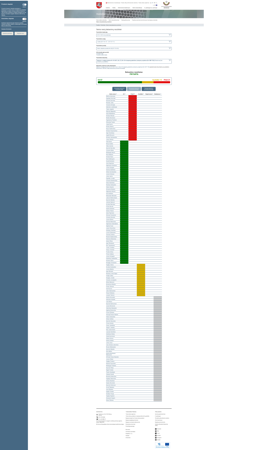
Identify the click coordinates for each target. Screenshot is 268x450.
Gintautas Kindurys (110, 189)
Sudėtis (108, 7)
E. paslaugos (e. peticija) (150, 7)
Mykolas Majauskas (111, 111)
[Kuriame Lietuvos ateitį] (162, 447)
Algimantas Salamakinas (112, 223)
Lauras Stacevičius (110, 228)
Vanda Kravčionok (110, 336)
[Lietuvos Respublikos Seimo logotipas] (166, 4)
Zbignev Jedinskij (110, 327)
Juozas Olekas (109, 359)
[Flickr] (155, 431)
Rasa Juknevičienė (110, 329)
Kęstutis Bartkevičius (111, 303)
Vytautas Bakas (110, 150)
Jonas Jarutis (109, 176)
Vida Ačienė (109, 141)
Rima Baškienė (109, 154)
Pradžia (98, 25)
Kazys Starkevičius (110, 128)
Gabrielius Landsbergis (111, 107)
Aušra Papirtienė (110, 213)
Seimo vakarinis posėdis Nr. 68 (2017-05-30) (108, 48)
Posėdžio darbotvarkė (101, 55)
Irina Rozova (109, 288)
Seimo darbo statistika (101, 20)
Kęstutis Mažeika (110, 200)
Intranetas (128, 437)
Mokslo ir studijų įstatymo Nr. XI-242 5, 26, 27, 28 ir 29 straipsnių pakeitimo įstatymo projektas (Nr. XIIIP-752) (123, 67)
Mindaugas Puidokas (111, 365)
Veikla (113, 7)
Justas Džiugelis (110, 167)
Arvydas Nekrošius (110, 204)
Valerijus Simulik (110, 374)
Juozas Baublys (110, 269)
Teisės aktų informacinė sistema (129, 2)
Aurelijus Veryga (110, 393)
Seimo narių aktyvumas (114, 20)
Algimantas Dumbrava (111, 165)
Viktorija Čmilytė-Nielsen (112, 314)
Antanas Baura (109, 156)
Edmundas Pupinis (110, 122)
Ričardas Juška (109, 102)
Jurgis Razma (109, 124)
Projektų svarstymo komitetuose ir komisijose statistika (144, 20)
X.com (158, 433)
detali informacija (120, 68)
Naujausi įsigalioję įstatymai (132, 420)
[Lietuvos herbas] (99, 5)
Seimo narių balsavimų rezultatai (104, 21)
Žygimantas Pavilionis (111, 120)
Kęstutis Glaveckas (111, 321)
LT (152, 2)
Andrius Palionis (110, 210)
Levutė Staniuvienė (111, 232)
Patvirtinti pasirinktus (7, 33)
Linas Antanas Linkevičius (112, 345)
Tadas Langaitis (110, 109)
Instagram (159, 437)
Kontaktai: (99, 411)
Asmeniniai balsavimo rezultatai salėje (119, 89)
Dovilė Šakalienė (110, 387)
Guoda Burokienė (110, 161)
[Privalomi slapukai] (24, 4)
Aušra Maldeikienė (110, 113)
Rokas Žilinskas (110, 400)
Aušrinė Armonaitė (110, 297)
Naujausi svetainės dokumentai (133, 422)
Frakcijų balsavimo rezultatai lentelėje (148, 89)
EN (154, 2)
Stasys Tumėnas (110, 249)
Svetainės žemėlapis (130, 431)
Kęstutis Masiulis (110, 349)
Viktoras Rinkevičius (111, 221)
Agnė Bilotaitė (109, 271)
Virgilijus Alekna (110, 265)
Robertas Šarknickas (111, 239)
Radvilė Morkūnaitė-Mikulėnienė (111, 354)
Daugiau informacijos (6, 29)
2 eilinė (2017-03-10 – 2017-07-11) (106, 41)
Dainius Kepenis (110, 187)
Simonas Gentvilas (110, 100)
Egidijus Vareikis (110, 391)
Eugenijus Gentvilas (110, 98)
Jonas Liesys (109, 342)
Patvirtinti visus (20, 33)
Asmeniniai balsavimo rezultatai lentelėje (134, 89)
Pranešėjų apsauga (130, 426)
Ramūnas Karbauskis (111, 185)
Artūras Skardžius (110, 380)
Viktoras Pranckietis (111, 215)
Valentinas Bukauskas (111, 308)
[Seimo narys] (116, 94)
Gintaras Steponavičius (111, 130)
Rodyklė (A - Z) (129, 433)
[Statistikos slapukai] (24, 19)
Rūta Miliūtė (109, 351)
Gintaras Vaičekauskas (111, 137)
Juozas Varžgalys (110, 256)
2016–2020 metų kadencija (104, 35)
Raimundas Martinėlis (111, 195)
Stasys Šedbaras (110, 293)
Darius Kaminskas (110, 182)
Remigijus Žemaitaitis (111, 262)
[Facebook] (155, 428)
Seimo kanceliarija (137, 7)
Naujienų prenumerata (160, 422)
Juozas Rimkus (109, 219)
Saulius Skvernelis (110, 383)
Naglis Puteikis (109, 370)
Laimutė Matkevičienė (111, 197)
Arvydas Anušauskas (111, 267)
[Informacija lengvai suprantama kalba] (156, 5)
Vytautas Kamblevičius (111, 180)
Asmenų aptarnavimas (160, 414)
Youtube (159, 435)
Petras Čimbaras (110, 312)
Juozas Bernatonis (110, 306)
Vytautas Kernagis (110, 105)
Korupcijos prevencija (130, 424)
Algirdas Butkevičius (111, 310)
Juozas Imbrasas (110, 174)
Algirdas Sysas (109, 226)
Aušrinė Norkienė (110, 208)
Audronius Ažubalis (110, 299)
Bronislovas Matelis (111, 284)
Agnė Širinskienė (110, 243)
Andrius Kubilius (110, 340)
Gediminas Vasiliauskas (111, 258)
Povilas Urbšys (109, 252)
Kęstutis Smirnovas (111, 385)
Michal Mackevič (110, 282)
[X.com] (155, 433)
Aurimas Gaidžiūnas (110, 169)
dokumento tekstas (101, 68)
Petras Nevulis (109, 206)
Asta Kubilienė (109, 193)
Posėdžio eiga (99, 53)
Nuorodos (128, 429)
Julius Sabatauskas (110, 290)
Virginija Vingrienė (110, 396)
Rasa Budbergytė (110, 159)
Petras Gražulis (109, 323)
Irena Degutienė (110, 163)
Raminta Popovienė (111, 363)
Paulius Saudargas (110, 372)
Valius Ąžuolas (109, 146)
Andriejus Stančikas (111, 230)
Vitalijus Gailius (109, 275)
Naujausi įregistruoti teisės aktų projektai (135, 418)
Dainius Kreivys (109, 338)
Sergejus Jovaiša (110, 277)
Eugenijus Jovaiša (110, 178)
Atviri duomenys (158, 420)
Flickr (158, 431)
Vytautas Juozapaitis (111, 280)
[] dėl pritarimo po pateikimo (129, 61)
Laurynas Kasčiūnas (111, 332)
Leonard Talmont (110, 295)
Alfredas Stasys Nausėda (112, 357)
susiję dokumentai (111, 68)
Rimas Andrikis (109, 143)
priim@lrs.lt (103, 419)
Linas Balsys (109, 301)
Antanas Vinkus (109, 260)
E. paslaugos (158, 416)
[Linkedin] (155, 439)
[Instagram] (155, 437)
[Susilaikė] (143, 94)
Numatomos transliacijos (114, 2)
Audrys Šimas (109, 241)
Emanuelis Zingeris (110, 398)
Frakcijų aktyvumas (125, 20)
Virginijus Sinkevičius (111, 378)
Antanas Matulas (110, 115)
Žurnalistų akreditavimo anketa (162, 418)
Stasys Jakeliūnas (110, 325)
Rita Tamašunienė (110, 245)
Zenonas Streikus (110, 234)
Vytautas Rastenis (110, 217)
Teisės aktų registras (143, 2)
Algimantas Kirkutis (110, 191)
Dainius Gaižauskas (110, 316)
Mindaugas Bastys (110, 152)
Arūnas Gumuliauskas (111, 172)
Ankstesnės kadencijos (124, 7)
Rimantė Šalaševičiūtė (111, 236)
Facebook (159, 428)
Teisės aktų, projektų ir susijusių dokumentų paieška (137, 416)
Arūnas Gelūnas (109, 319)
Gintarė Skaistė (110, 126)
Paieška (127, 435)
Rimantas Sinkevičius (111, 376)
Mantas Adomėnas (110, 96)
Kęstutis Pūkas (110, 367)
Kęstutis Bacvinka (110, 148)
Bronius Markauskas (111, 347)
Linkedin (158, 439)
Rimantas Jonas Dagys (111, 273)
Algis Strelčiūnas (110, 133)
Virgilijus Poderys (110, 361)
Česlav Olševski (110, 286)
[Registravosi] (152, 94)
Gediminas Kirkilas (110, 334)
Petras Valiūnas (110, 254)
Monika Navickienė (110, 117)
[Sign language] (155, 5)
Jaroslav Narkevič (110, 202)
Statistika (103, 25)
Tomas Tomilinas (110, 247)
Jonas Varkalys (109, 139)
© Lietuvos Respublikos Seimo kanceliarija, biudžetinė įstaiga (110, 424)
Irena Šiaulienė (109, 389)
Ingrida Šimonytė (110, 135)
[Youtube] (155, 435)
